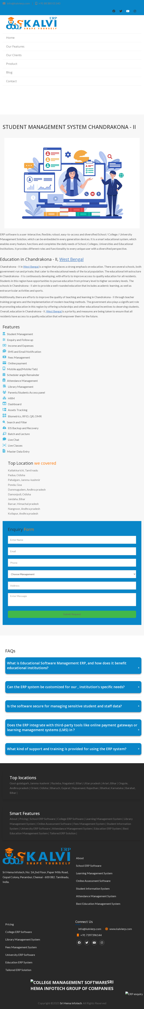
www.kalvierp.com (120, 928)
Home (10, 38)
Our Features (15, 46)
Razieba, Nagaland (62, 783)
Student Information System (93, 888)
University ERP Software (35, 828)
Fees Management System (89, 823)
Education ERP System (108, 828)
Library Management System (22, 939)
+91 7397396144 (91, 935)
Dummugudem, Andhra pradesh (27, 489)
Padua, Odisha (16, 475)
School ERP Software (43, 818)
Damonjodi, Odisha (19, 494)
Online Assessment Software (54, 823)
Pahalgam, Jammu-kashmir (24, 479)
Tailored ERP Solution (63, 833)
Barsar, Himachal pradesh (23, 503)
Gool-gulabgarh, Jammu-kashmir (30, 783)
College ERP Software (70, 818)
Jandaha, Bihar (16, 499)
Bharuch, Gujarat (60, 788)
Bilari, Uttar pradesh (88, 783)
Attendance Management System (72, 828)
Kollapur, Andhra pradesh (23, 513)
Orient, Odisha (40, 788)
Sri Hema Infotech (71, 1003)
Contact (11, 81)
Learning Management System (104, 818)
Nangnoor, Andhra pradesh (24, 508)
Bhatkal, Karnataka (112, 788)
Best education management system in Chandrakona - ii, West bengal (108, 103)
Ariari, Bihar (109, 783)
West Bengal (71, 259)
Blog (9, 72)
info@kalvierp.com (89, 928)
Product (11, 64)
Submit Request (72, 614)
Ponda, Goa (15, 484)
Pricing (23, 818)
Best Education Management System (98, 903)
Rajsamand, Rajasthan (85, 788)
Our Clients (14, 55)
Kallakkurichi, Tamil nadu (23, 470)
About (14, 818)
